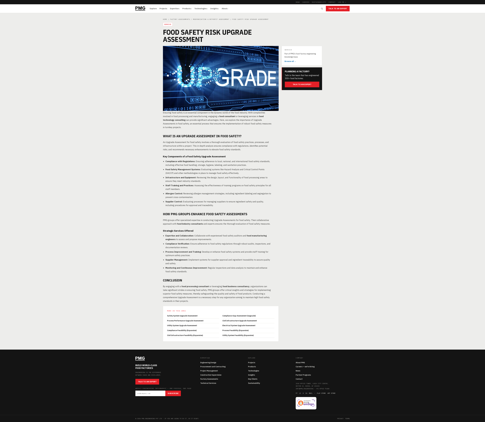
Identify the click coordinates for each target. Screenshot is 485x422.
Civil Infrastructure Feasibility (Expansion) (185, 335)
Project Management (209, 371)
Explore (153, 8)
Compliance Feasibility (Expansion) (182, 330)
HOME (165, 19)
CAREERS (305, 2)
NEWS (298, 2)
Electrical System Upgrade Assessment (238, 325)
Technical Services (208, 383)
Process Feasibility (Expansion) (235, 330)
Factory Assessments (209, 379)
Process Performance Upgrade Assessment (185, 321)
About (224, 8)
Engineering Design (208, 362)
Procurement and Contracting (212, 366)
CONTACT (332, 2)
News (298, 371)
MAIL (310, 393)
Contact (299, 379)
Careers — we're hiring (305, 366)
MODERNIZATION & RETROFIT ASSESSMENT (211, 19)
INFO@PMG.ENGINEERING (304, 389)
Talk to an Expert (337, 8)
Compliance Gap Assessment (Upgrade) (239, 316)
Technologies (200, 8)
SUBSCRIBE (173, 393)
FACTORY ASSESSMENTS (180, 19)
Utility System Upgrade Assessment (182, 325)
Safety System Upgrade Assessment (182, 316)
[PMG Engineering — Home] (140, 8)
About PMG (300, 362)
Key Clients (252, 379)
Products (186, 8)
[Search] (322, 8)
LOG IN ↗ (342, 2)
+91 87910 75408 (322, 389)
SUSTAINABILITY (319, 2)
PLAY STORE (321, 393)
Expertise (174, 8)
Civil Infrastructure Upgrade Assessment (239, 321)
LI (300, 393)
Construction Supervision (210, 375)
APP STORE (331, 393)
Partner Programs (303, 375)
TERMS (347, 418)
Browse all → (290, 61)
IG (306, 393)
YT (296, 393)
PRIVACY (340, 418)
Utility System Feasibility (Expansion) (238, 335)
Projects (163, 8)
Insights (214, 8)
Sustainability (254, 383)
